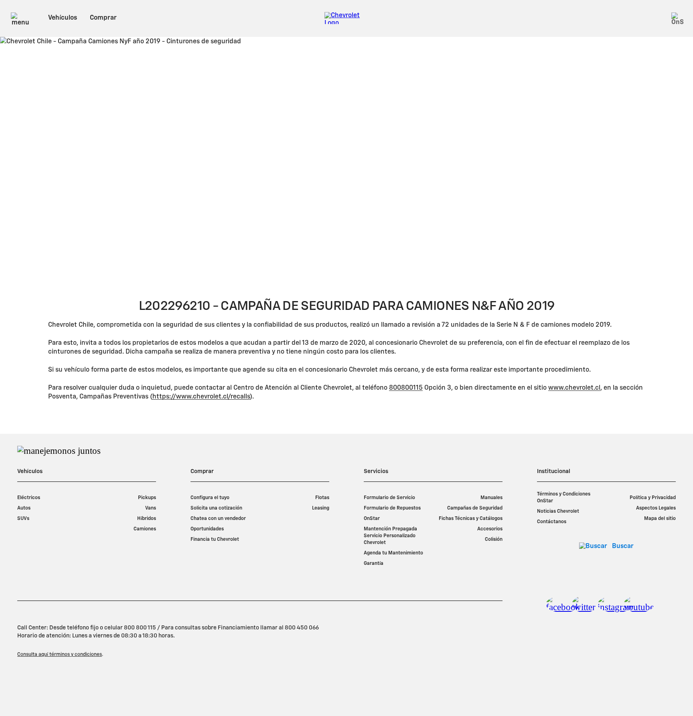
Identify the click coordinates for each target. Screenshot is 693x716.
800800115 (406, 388)
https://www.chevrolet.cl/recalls (201, 397)
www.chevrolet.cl (574, 388)
